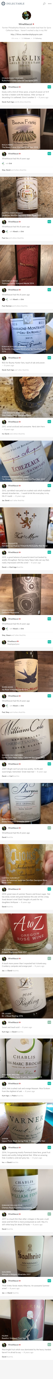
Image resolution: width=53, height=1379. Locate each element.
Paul (3, 238)
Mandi (15, 231)
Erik (10, 163)
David (4, 102)
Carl (11, 776)
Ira (7, 238)
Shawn (8, 635)
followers (27, 38)
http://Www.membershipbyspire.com (26, 34)
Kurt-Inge (10, 102)
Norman (9, 306)
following (38, 38)
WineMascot (13, 87)
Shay (3, 170)
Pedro (14, 1096)
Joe (3, 500)
